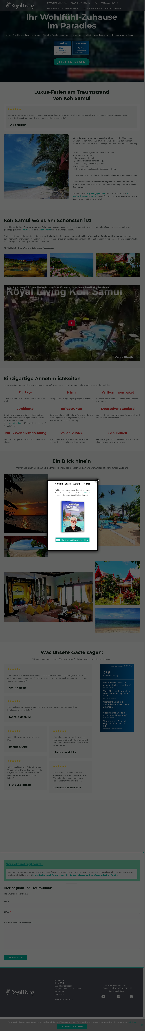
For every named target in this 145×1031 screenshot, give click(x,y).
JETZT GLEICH (84, 492)
